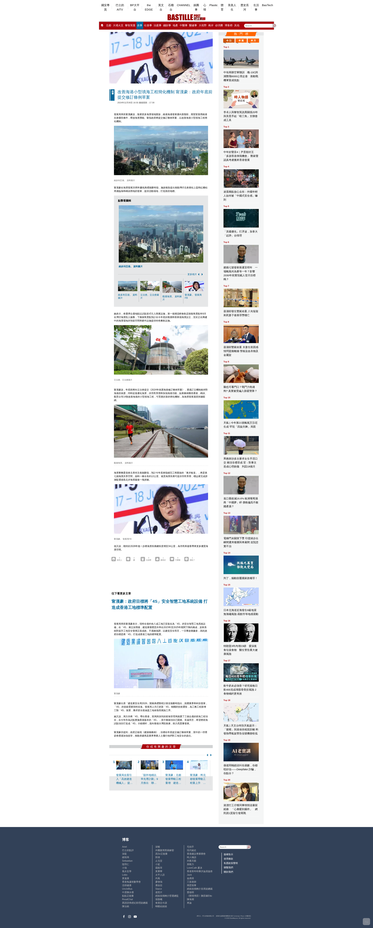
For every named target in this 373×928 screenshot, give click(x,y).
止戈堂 (158, 861)
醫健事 (193, 25)
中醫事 (184, 25)
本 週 (241, 40)
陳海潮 (190, 899)
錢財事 (167, 25)
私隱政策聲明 (231, 863)
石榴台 (171, 7)
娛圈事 (196, 7)
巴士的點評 (128, 850)
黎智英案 (130, 25)
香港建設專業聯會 (196, 854)
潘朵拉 (158, 885)
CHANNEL (183, 5)
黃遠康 (125, 878)
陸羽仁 (125, 864)
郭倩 (157, 857)
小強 (124, 868)
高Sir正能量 (161, 854)
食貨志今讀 (161, 903)
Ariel (124, 847)
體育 (222, 7)
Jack (189, 875)
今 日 (229, 40)
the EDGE (149, 7)
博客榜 (229, 25)
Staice (158, 889)
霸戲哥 (158, 868)
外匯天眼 (191, 861)
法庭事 (157, 25)
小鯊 (157, 864)
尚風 (157, 878)
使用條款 (228, 859)
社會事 (148, 25)
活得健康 (126, 885)
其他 (236, 25)
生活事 (256, 7)
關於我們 (228, 872)
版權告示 (228, 854)
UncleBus (127, 889)
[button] (198, 274)
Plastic (213, 5)
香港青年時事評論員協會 (200, 871)
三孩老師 (191, 882)
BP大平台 (134, 7)
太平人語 (160, 875)
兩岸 (210, 25)
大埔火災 (118, 25)
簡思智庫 (191, 885)
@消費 (219, 25)
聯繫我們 (228, 867)
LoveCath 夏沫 (194, 868)
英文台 (161, 7)
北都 (108, 25)
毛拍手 (190, 847)
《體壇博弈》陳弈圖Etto (199, 896)
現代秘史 (191, 850)
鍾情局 (125, 857)
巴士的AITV (120, 7)
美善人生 (232, 7)
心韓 (204, 7)
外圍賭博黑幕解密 (164, 850)
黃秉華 (158, 871)
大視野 (203, 25)
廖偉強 (158, 882)
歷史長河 (245, 7)
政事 (139, 25)
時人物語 (191, 857)
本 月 (253, 40)
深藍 (124, 854)
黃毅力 (190, 864)
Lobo (124, 875)
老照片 (158, 892)
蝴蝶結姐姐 (161, 906)
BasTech (267, 5)
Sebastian (127, 861)
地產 (175, 25)
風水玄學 (126, 871)
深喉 (157, 847)
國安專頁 (105, 7)
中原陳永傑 (128, 892)
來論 (189, 903)
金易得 (190, 878)
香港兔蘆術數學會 (131, 882)
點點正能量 (128, 896)
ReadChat (127, 899)
